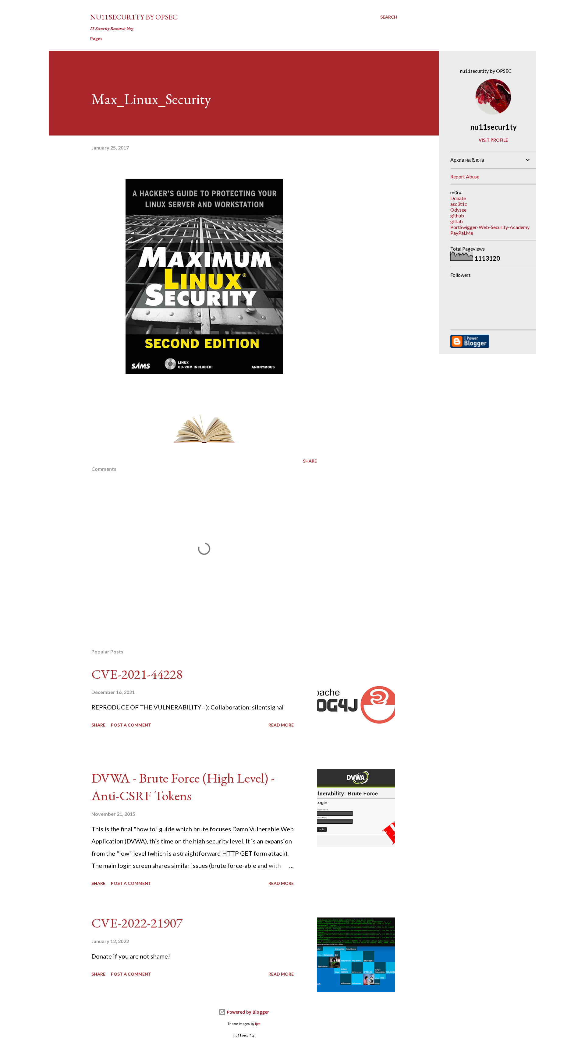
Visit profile (493, 140)
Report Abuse (464, 176)
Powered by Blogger (247, 1012)
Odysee (458, 210)
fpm (258, 1024)
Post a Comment (131, 724)
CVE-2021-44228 (137, 674)
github (457, 215)
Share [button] (310, 460)
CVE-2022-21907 (137, 922)
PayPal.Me (461, 233)
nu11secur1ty (493, 126)
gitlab (456, 221)
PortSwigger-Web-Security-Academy (490, 227)
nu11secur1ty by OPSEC (134, 17)
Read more (281, 724)
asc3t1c (458, 204)
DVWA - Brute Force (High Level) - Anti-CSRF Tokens (183, 786)
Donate (458, 198)
